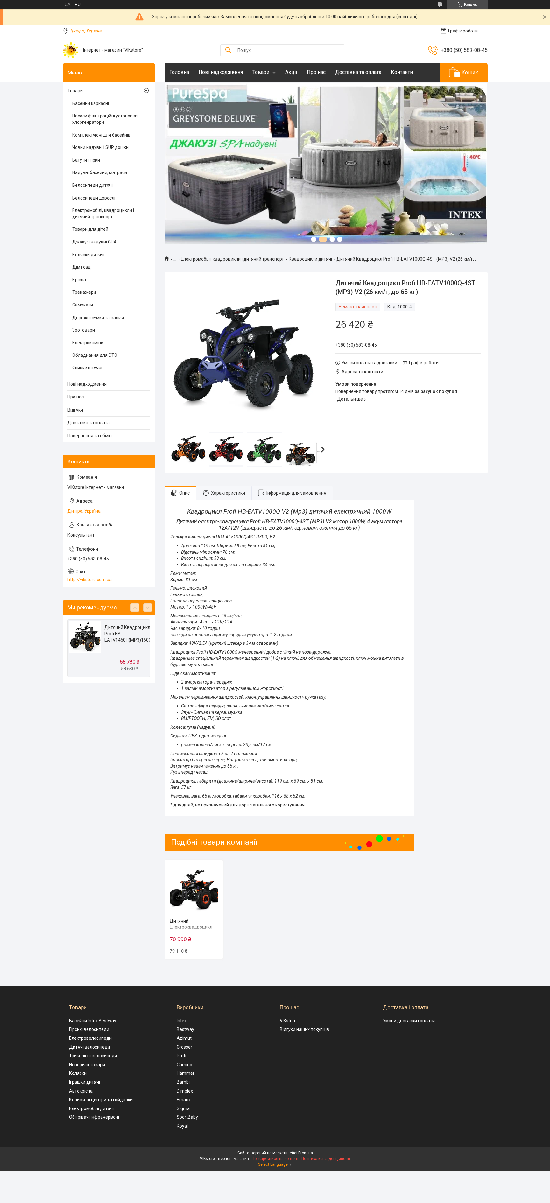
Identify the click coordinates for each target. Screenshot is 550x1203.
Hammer (185, 1073)
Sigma (183, 1108)
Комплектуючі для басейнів (101, 134)
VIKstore (288, 1020)
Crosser (184, 1047)
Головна (179, 72)
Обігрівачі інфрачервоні (94, 1117)
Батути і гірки (86, 160)
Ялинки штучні (87, 367)
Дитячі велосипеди (89, 1047)
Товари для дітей (90, 229)
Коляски (78, 1073)
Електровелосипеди (90, 1038)
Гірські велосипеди (89, 1029)
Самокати (82, 304)
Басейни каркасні (90, 103)
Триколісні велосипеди (93, 1055)
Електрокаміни (87, 342)
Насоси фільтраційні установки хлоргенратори (105, 119)
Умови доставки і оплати (409, 1020)
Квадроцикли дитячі (310, 259)
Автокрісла (81, 1091)
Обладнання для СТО (94, 355)
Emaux (184, 1099)
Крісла (79, 279)
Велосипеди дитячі (92, 185)
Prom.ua (305, 1153)
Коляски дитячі (88, 254)
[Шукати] (228, 50)
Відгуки (75, 409)
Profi (181, 1055)
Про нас (316, 72)
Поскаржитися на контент (275, 1159)
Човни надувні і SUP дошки (100, 147)
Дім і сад (81, 267)
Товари (260, 72)
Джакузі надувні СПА (94, 241)
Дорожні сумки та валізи (98, 317)
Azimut (184, 1038)
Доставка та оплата (358, 72)
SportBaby (187, 1117)
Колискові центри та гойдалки (101, 1099)
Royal (182, 1126)
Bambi (183, 1082)
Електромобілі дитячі (91, 1108)
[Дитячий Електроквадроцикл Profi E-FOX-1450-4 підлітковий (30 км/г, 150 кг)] (194, 889)
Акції (291, 72)
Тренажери (84, 292)
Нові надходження (221, 72)
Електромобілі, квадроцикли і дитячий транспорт (232, 259)
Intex (182, 1020)
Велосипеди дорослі (93, 197)
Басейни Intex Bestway (92, 1020)
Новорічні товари (87, 1064)
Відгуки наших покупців (304, 1029)
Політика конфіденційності (325, 1159)
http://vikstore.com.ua (89, 579)
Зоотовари (83, 330)
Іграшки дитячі (84, 1082)
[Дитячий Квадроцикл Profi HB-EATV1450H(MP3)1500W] (85, 637)
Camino (184, 1064)
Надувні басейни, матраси (99, 172)
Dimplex (185, 1091)
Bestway (185, 1029)
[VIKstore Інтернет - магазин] (70, 50)
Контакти (402, 72)
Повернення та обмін (89, 435)
